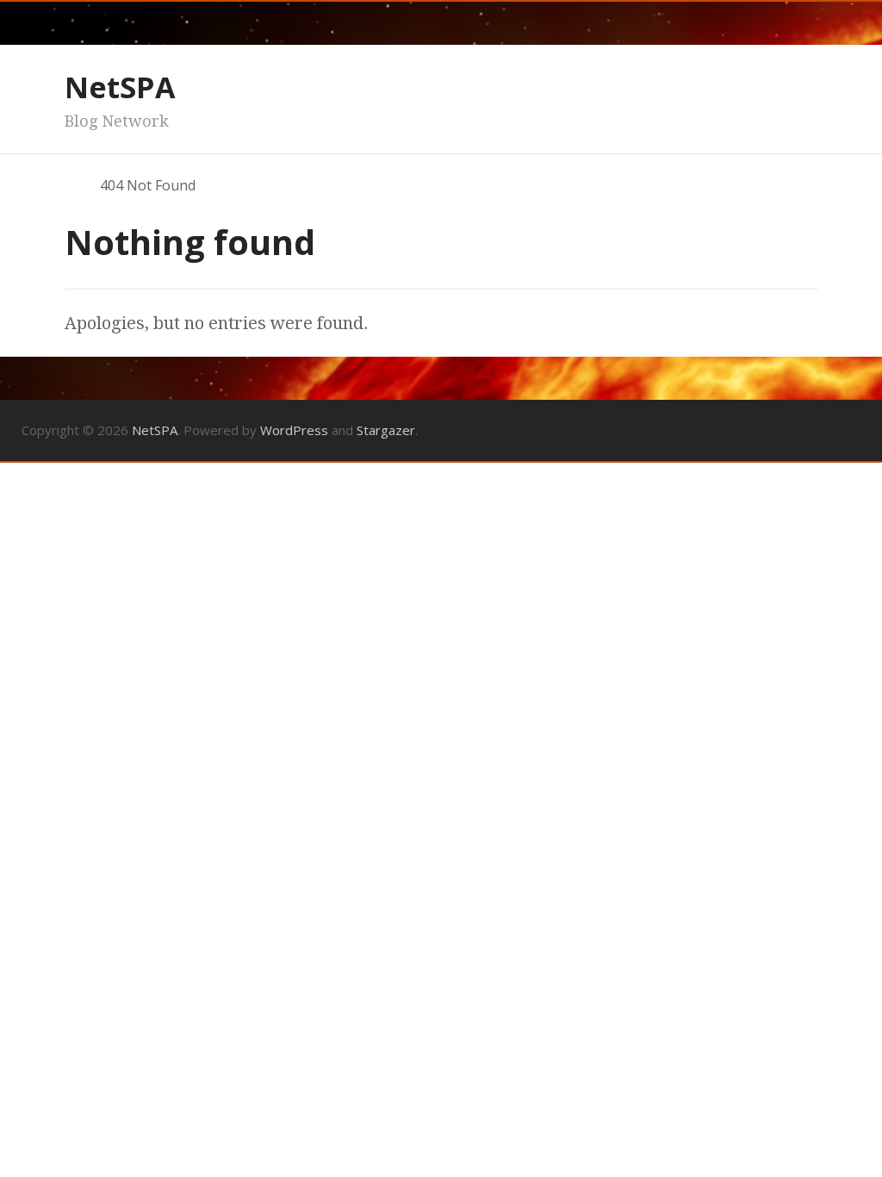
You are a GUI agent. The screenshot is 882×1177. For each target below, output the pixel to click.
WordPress (294, 430)
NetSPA (120, 87)
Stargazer (386, 430)
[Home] (73, 185)
